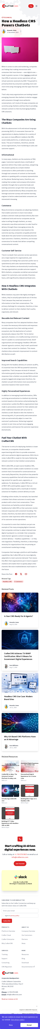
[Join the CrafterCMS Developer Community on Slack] (20, 880)
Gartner (27, 75)
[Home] (10, 6)
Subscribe (6, 921)
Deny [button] (11, 1025)
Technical (8, 17)
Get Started (20, 864)
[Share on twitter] (21, 574)
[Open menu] (36, 6)
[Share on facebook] (16, 574)
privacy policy (15, 915)
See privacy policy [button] (17, 1020)
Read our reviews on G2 (10, 999)
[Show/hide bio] (21, 31)
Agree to (12, 915)
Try (31, 6)
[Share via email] (26, 574)
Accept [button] (29, 1025)
